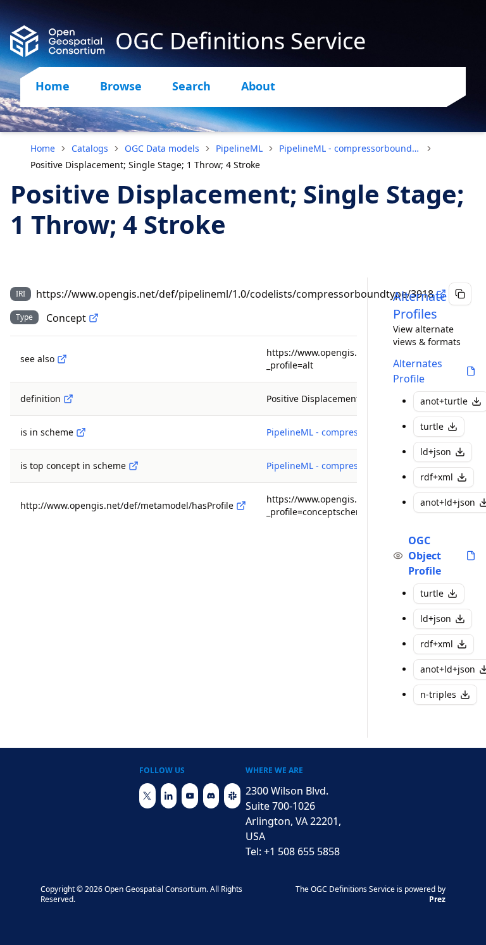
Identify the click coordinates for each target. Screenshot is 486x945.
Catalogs (90, 148)
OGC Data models (162, 148)
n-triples (438, 694)
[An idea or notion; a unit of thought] (94, 318)
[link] (145, 165)
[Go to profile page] (471, 371)
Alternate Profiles (420, 305)
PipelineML (239, 148)
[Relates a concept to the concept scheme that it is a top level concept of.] (133, 466)
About (258, 86)
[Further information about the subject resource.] (62, 359)
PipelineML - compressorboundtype (350, 148)
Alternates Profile (417, 371)
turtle (432, 426)
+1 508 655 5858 (302, 851)
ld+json (435, 452)
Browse (121, 86)
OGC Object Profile (424, 555)
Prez (437, 899)
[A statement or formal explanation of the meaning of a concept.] (68, 399)
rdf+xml (436, 477)
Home (52, 86)
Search (191, 86)
